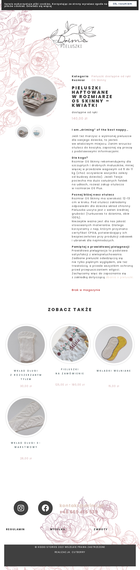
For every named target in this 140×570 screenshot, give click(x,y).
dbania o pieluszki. (120, 277)
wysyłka (57, 529)
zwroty (101, 529)
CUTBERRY (78, 552)
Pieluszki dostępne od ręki (111, 76)
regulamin (15, 529)
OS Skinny (99, 80)
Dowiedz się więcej (39, 6)
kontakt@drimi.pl (82, 506)
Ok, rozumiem (122, 3)
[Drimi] (70, 35)
